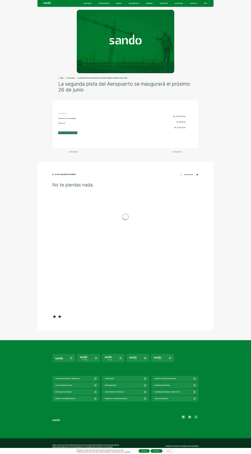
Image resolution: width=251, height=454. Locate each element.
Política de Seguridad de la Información (80, 447)
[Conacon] (113, 358)
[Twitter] (196, 417)
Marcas (119, 3)
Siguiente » (178, 152)
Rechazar (156, 451)
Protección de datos (100, 445)
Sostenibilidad (134, 3)
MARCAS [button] (181, 122)
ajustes (128, 452)
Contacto (193, 3)
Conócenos (87, 3)
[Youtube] (190, 417)
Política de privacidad (69, 445)
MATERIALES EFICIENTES (162, 385)
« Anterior (73, 152)
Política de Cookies (85, 445)
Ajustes (168, 451)
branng (196, 446)
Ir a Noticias (188, 174)
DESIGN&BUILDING (110, 385)
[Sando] (50, 3)
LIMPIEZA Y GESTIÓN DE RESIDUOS (165, 378)
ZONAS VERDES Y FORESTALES (114, 392)
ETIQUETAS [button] (180, 128)
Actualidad (179, 3)
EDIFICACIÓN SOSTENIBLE (63, 392)
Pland (177, 446)
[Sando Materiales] (162, 358)
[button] (54, 317)
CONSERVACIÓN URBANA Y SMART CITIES (167, 392)
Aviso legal (56, 445)
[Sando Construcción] (88, 358)
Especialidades (104, 3)
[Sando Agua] (137, 358)
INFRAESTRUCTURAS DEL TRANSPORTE (67, 378)
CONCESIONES (109, 378)
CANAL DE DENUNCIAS (161, 398)
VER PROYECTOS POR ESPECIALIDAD (116, 398)
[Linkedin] (183, 417)
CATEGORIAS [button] (179, 116)
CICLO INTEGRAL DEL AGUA (63, 385)
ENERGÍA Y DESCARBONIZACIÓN (65, 398)
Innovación (164, 3)
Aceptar (144, 451)
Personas (149, 3)
